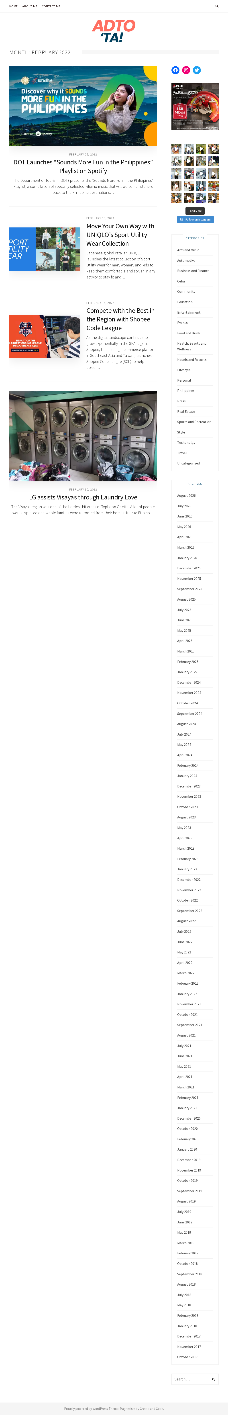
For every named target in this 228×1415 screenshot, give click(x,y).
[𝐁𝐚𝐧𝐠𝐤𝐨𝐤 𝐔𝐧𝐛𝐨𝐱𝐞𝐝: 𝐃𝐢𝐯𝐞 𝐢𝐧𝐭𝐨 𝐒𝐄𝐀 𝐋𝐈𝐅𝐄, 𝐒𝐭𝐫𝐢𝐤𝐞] (176, 149)
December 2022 (189, 879)
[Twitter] (197, 70)
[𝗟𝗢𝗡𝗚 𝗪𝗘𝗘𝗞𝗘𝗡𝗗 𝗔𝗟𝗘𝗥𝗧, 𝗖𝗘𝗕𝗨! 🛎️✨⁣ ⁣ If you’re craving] (201, 186)
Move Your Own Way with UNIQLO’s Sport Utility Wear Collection (120, 234)
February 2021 (187, 1097)
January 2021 (187, 1108)
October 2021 (187, 1014)
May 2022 (184, 952)
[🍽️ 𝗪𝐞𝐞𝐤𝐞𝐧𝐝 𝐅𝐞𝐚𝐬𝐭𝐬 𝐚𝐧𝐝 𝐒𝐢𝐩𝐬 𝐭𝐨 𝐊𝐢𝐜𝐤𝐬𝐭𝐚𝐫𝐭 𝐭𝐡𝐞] (189, 186)
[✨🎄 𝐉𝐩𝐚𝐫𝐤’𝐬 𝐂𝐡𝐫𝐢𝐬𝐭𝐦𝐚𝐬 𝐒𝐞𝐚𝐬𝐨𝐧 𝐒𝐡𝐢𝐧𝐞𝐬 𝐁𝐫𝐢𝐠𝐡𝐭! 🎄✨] (189, 161)
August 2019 (186, 1201)
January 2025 (187, 672)
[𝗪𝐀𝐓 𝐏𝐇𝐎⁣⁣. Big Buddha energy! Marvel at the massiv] (189, 149)
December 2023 (189, 786)
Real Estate (186, 411)
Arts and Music (188, 250)
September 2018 (189, 1274)
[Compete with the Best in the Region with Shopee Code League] (44, 336)
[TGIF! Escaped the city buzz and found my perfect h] (201, 198)
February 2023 (187, 859)
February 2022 (187, 983)
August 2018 (186, 1284)
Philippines (186, 390)
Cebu (181, 281)
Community (186, 291)
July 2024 (184, 734)
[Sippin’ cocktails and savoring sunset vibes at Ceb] (213, 186)
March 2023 (185, 848)
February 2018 (187, 1315)
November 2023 (189, 796)
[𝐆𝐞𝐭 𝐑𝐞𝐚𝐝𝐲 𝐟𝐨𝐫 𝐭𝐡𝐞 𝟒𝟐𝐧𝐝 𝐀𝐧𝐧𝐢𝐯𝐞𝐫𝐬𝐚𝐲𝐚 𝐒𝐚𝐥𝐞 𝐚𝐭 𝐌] (189, 173)
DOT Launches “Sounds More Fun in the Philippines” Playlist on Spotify (83, 166)
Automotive (186, 260)
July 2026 (184, 506)
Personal (184, 380)
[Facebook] (175, 70)
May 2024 (184, 744)
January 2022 (187, 994)
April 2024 (184, 755)
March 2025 (185, 651)
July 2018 (184, 1294)
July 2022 (184, 931)
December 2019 (189, 1159)
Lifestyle (184, 370)
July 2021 (184, 1045)
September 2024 (189, 713)
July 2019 (184, 1211)
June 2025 (184, 620)
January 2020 (187, 1149)
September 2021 (189, 1024)
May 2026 (184, 526)
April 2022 (184, 962)
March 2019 (185, 1243)
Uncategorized (188, 463)
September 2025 (189, 589)
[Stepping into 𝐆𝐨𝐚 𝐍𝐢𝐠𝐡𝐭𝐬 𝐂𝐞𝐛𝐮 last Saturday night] (213, 173)
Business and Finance (193, 270)
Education (185, 302)
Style (181, 432)
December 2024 (189, 682)
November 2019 (189, 1170)
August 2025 (186, 599)
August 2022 (186, 921)
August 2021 (186, 1035)
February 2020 (187, 1139)
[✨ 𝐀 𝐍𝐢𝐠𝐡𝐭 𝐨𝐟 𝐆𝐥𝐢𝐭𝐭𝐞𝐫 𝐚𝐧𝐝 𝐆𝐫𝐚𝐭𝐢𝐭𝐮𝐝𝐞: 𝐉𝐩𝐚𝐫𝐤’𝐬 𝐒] (176, 161)
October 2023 (187, 807)
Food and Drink (188, 333)
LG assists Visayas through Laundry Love (83, 497)
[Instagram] (186, 70)
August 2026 (186, 495)
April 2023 (184, 838)
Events (182, 322)
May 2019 (184, 1232)
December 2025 (189, 568)
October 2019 (187, 1180)
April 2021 (184, 1076)
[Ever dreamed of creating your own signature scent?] (176, 173)
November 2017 (189, 1346)
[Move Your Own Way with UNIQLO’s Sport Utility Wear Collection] (44, 249)
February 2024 (187, 765)
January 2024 (187, 775)
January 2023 (187, 869)
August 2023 (186, 817)
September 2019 (189, 1191)
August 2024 (186, 724)
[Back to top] (213, 1402)
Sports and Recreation (194, 421)
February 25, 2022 (83, 154)
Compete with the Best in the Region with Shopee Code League (120, 319)
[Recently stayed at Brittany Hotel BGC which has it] (213, 198)
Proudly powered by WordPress (86, 1409)
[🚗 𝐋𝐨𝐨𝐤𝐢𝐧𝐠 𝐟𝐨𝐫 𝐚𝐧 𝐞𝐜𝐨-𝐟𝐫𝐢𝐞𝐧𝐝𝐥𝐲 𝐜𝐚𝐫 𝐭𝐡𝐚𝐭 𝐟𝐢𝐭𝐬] (201, 173)
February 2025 (187, 661)
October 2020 (187, 1128)
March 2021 (185, 1087)
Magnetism (127, 1409)
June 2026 (184, 516)
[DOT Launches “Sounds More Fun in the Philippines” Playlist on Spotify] (83, 106)
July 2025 (184, 609)
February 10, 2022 (83, 489)
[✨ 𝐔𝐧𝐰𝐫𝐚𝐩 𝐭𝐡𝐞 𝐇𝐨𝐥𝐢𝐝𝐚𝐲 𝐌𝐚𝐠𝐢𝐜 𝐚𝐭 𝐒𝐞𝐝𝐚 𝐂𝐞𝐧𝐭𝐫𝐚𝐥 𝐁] (213, 161)
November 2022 (189, 890)
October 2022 (187, 900)
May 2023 (184, 827)
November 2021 (189, 1004)
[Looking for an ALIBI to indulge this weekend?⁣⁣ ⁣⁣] (176, 198)
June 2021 (184, 1056)
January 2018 (187, 1326)
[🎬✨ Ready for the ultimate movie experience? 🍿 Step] (213, 149)
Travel (182, 453)
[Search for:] (195, 1379)
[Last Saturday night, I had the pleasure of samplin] (189, 198)
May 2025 (184, 630)
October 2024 (187, 703)
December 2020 (189, 1118)
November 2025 (189, 578)
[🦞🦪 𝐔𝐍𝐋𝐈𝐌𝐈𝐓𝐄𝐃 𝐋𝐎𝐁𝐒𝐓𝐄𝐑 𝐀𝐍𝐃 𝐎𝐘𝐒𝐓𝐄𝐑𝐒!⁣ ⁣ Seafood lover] (176, 186)
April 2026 (184, 537)
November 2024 (189, 692)
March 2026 (185, 547)
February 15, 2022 (100, 218)
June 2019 (184, 1222)
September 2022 (189, 910)
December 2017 (189, 1336)
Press (181, 401)
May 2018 (184, 1305)
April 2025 (184, 640)
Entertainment (189, 312)
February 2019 (187, 1253)
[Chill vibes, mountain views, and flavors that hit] (201, 149)
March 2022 (185, 973)
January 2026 (187, 558)
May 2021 (184, 1066)
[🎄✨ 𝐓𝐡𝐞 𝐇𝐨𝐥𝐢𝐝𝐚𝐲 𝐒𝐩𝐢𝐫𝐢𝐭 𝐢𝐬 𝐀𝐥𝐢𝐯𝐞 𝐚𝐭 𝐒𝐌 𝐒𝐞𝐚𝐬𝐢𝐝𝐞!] (201, 161)
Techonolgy (186, 442)
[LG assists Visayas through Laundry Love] (83, 436)
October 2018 (187, 1263)
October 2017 (187, 1357)
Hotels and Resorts (192, 359)
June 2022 (184, 942)
